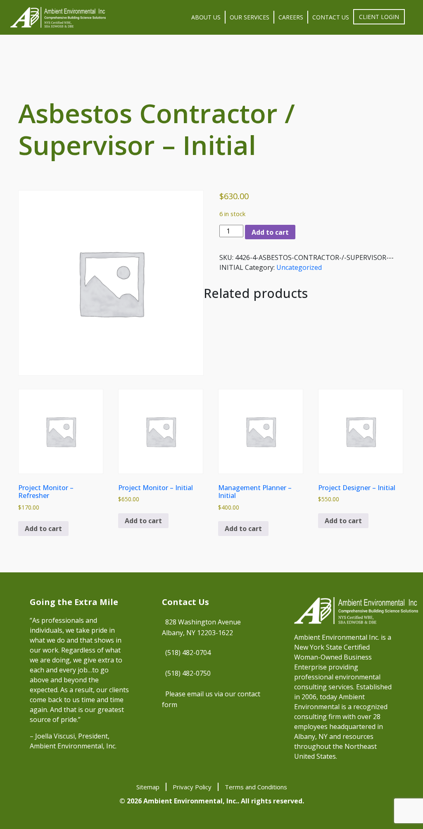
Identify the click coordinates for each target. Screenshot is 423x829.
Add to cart (270, 232)
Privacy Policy (192, 787)
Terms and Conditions (256, 787)
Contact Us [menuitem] (330, 17)
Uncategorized (299, 267)
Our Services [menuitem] (249, 17)
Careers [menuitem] (290, 17)
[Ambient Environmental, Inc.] (58, 17)
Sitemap (147, 787)
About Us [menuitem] (206, 17)
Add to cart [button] (43, 528)
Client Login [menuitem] (379, 17)
